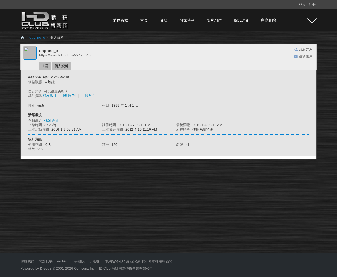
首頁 (144, 20)
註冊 (312, 5)
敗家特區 (187, 20)
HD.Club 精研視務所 (22, 37)
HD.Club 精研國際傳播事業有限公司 (125, 268)
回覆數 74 (68, 96)
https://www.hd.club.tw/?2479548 (65, 55)
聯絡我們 (27, 261)
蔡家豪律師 (138, 261)
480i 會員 (51, 121)
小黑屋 (94, 261)
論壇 (163, 20)
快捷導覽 (312, 21)
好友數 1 (49, 96)
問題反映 (45, 261)
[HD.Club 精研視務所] (45, 20)
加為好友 (306, 50)
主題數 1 (88, 96)
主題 (45, 66)
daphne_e (37, 37)
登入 (302, 5)
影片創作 (214, 20)
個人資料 (61, 66)
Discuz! (46, 268)
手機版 (79, 261)
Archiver (63, 261)
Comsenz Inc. (84, 268)
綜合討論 (241, 20)
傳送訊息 (306, 57)
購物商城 (120, 20)
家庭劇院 (268, 20)
